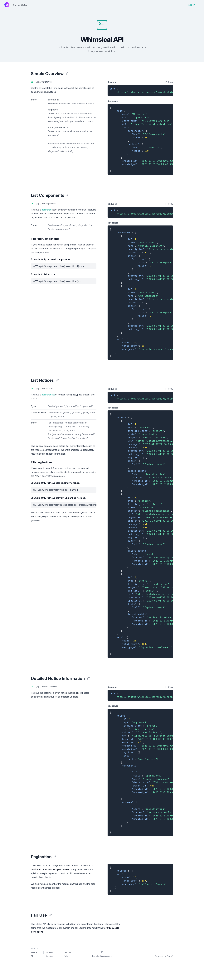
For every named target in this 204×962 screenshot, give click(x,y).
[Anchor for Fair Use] (50, 915)
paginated (46, 209)
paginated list (48, 394)
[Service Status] (6, 4)
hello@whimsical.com (102, 956)
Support (191, 5)
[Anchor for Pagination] (55, 856)
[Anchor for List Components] (67, 195)
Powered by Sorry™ (164, 956)
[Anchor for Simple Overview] (67, 73)
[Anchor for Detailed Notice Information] (88, 678)
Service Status (20, 5)
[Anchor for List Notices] (57, 380)
